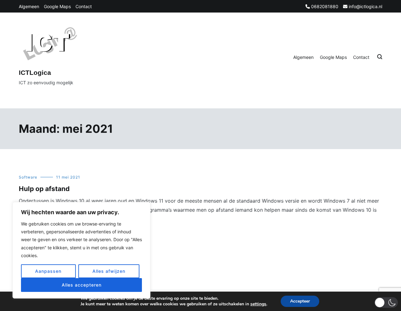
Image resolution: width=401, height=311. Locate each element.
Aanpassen (48, 271)
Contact (84, 6)
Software (28, 177)
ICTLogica (35, 72)
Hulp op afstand (44, 189)
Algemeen (29, 6)
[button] (386, 302)
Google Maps (57, 6)
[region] (81, 250)
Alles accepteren (82, 285)
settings (258, 304)
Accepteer (300, 301)
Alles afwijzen (108, 271)
